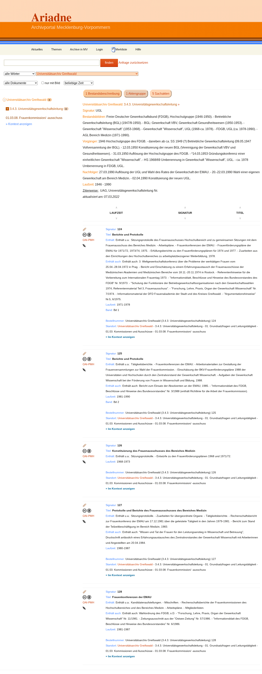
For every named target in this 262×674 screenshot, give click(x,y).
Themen (56, 49)
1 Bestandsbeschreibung (102, 93)
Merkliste (121, 49)
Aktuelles (37, 49)
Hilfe (138, 49)
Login (99, 49)
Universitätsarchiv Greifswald (135, 326)
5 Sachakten (160, 93)
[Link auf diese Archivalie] (84, 245)
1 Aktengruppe (136, 93)
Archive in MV (79, 49)
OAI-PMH (88, 239)
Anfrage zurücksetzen (133, 62)
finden (109, 62)
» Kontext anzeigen (19, 124)
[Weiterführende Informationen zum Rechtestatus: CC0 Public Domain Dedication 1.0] (87, 234)
